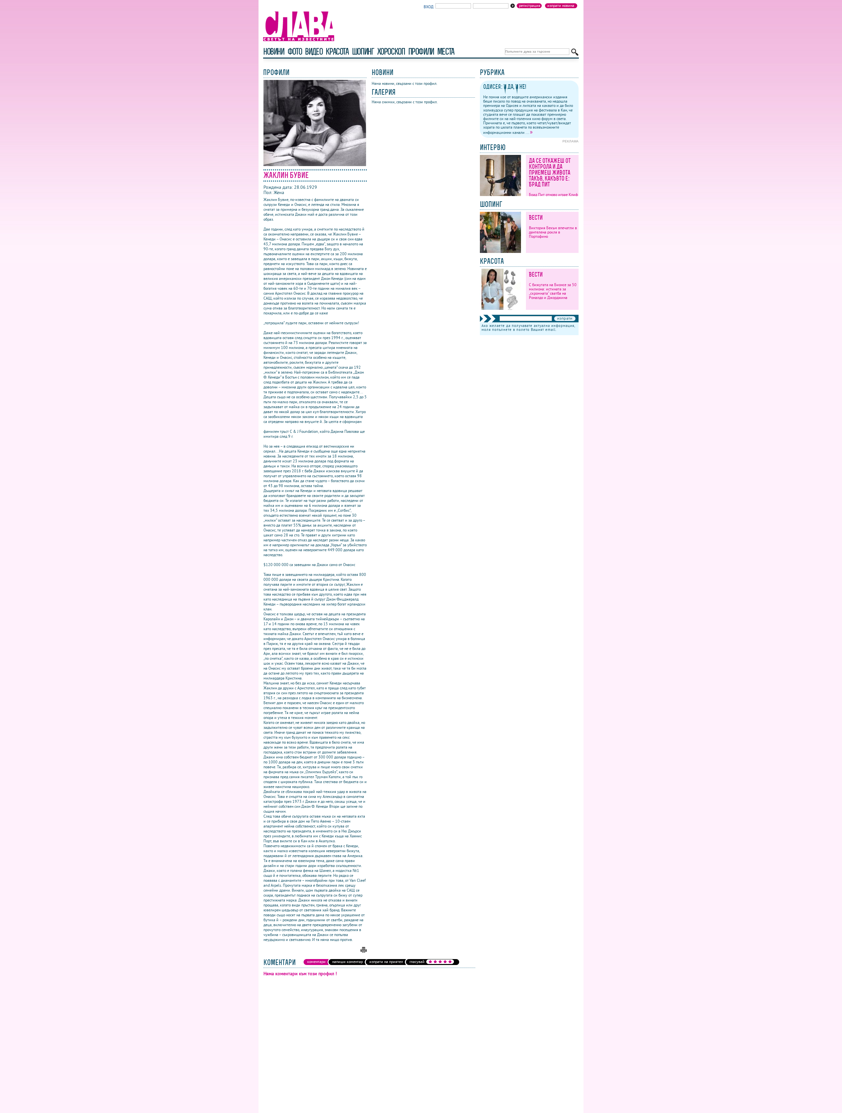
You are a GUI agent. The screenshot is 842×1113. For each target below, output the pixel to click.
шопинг (363, 51)
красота (337, 51)
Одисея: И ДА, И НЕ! (504, 86)
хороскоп (391, 51)
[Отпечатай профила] (363, 951)
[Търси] (575, 52)
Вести (536, 217)
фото (294, 51)
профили (421, 51)
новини (273, 51)
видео (313, 51)
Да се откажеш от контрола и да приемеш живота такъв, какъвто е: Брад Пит (550, 172)
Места (445, 51)
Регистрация (529, 5)
